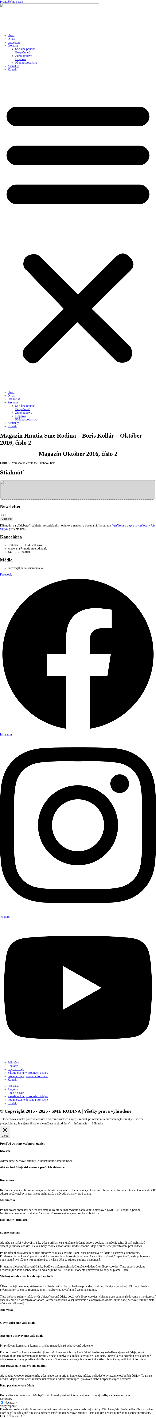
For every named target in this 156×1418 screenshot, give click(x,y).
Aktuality (13, 66)
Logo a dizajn (16, 1069)
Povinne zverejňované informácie (28, 1076)
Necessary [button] (6, 1398)
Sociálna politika (25, 49)
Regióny (13, 1065)
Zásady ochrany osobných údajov (28, 1072)
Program (13, 45)
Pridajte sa (14, 42)
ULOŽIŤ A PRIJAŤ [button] (12, 1416)
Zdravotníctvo (23, 55)
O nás (11, 38)
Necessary (11, 1402)
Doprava (20, 59)
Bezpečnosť (22, 52)
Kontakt (12, 69)
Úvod (11, 35)
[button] (78, 230)
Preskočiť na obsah (11, 1)
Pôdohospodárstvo (26, 62)
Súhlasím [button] (97, 1123)
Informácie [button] (80, 1123)
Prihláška (13, 1062)
